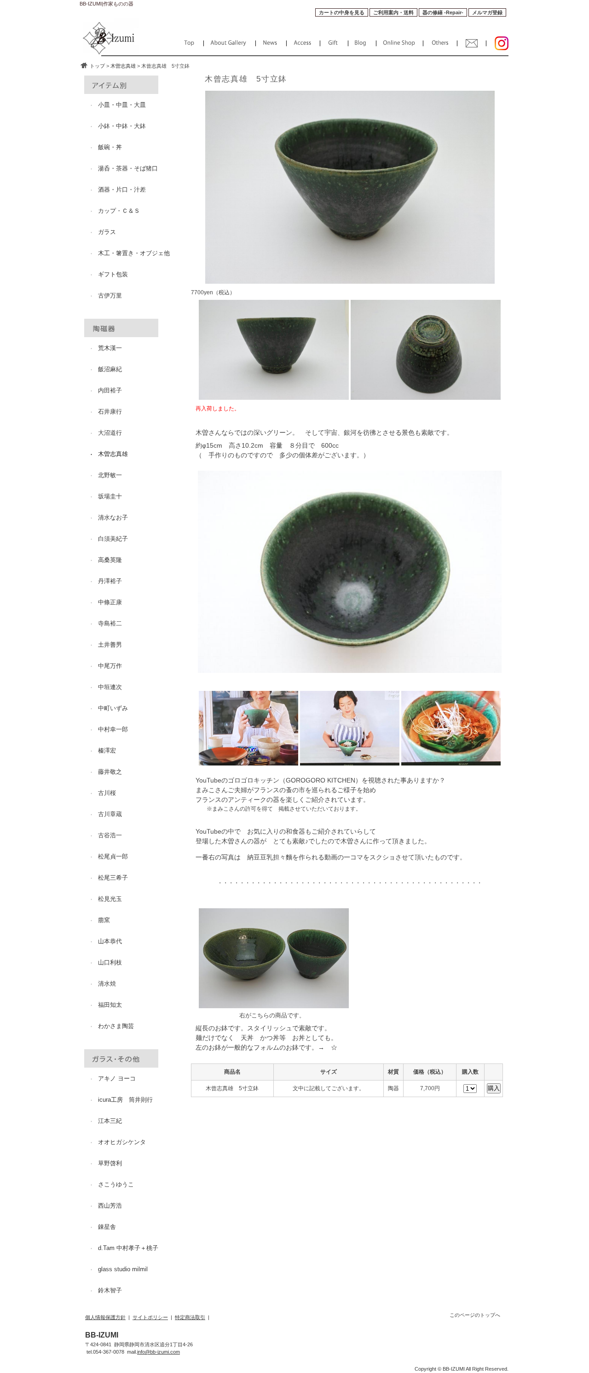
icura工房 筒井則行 (125, 1099)
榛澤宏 (107, 750)
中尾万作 (110, 665)
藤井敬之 (110, 771)
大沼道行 (110, 432)
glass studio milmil (123, 1269)
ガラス (107, 231)
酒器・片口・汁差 (122, 189)
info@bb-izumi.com (158, 1352)
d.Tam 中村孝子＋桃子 (128, 1247)
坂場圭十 (110, 496)
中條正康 (110, 602)
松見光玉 (110, 898)
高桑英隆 (110, 559)
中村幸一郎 (113, 729)
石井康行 (110, 411)
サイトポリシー (150, 1317)
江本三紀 (110, 1120)
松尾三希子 (113, 877)
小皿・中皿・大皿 (122, 104)
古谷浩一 (110, 835)
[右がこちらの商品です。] (274, 1004)
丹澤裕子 (110, 581)
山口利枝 (110, 962)
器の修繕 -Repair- (442, 12)
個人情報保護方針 (105, 1317)
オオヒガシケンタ (122, 1142)
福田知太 (110, 1004)
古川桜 (107, 792)
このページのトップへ (475, 1315)
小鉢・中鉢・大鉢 (122, 126)
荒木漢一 (110, 348)
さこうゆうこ (116, 1184)
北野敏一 (110, 475)
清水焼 (107, 983)
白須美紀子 (113, 538)
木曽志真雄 (123, 66)
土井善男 (110, 644)
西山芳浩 (110, 1205)
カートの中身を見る (341, 12)
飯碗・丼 (110, 147)
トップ (97, 66)
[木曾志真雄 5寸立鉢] (274, 395)
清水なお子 (113, 517)
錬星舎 (107, 1226)
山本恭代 (110, 941)
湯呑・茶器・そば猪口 (128, 168)
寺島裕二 (110, 623)
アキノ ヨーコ (117, 1078)
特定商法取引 (190, 1317)
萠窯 (104, 920)
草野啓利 (110, 1163)
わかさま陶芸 (116, 1025)
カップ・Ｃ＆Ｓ (119, 210)
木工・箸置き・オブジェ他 (134, 253)
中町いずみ (113, 708)
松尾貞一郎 (113, 856)
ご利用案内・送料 (393, 12)
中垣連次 (110, 687)
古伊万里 (110, 295)
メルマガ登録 (487, 12)
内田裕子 (110, 390)
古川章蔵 (110, 814)
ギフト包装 (113, 274)
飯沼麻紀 (110, 369)
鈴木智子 (110, 1290)
